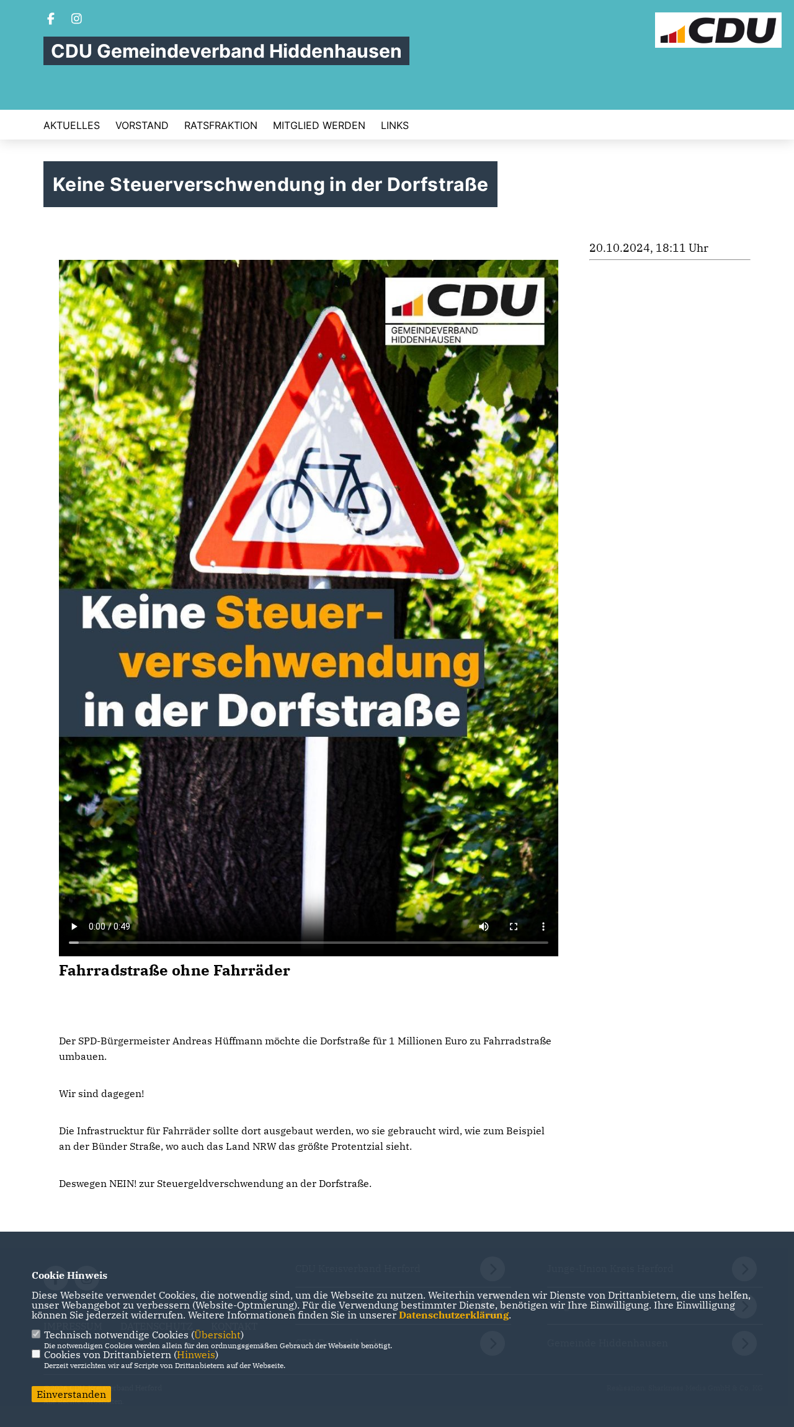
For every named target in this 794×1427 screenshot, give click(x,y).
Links (395, 125)
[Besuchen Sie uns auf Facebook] (50, 19)
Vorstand (142, 125)
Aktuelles (71, 125)
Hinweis (196, 1354)
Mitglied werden (319, 125)
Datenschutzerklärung (454, 1315)
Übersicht (217, 1334)
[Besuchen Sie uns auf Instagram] (76, 19)
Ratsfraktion (220, 125)
